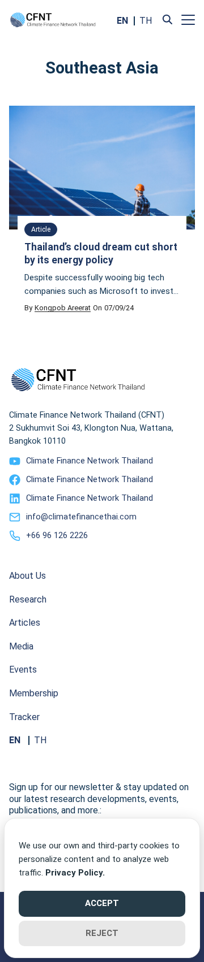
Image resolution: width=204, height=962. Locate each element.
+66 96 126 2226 (57, 535)
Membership (33, 693)
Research (27, 599)
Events (23, 669)
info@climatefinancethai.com (81, 517)
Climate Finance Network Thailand (89, 461)
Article (40, 229)
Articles (24, 622)
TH (145, 20)
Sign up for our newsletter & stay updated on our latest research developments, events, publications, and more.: (99, 799)
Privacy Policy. (75, 873)
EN (122, 20)
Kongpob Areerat (63, 308)
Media (21, 646)
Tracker (24, 717)
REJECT (102, 933)
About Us (27, 575)
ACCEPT (102, 903)
